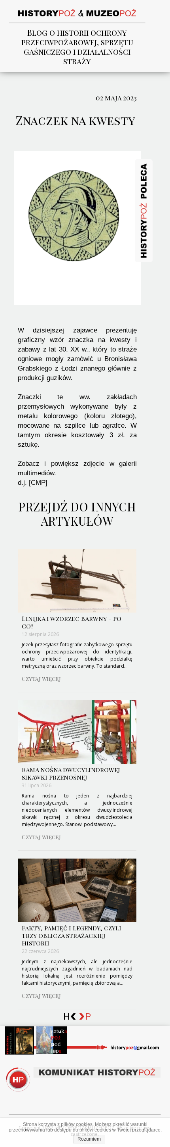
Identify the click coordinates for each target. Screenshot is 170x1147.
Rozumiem (89, 1139)
